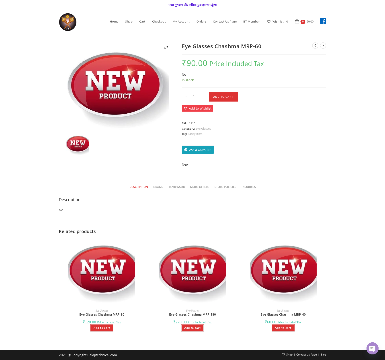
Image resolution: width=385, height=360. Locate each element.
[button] (197, 108)
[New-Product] (77, 144)
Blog (323, 354)
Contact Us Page (306, 354)
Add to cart (223, 97)
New (185, 164)
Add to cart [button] (102, 328)
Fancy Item (195, 134)
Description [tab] (138, 187)
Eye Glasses (203, 129)
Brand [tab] (158, 187)
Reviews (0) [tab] (177, 187)
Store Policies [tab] (225, 187)
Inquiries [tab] (249, 187)
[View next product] (323, 45)
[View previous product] (315, 45)
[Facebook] (323, 21)
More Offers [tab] (199, 187)
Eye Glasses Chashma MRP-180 (192, 314)
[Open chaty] (373, 348)
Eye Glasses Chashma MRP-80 (101, 314)
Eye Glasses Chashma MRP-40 (283, 314)
